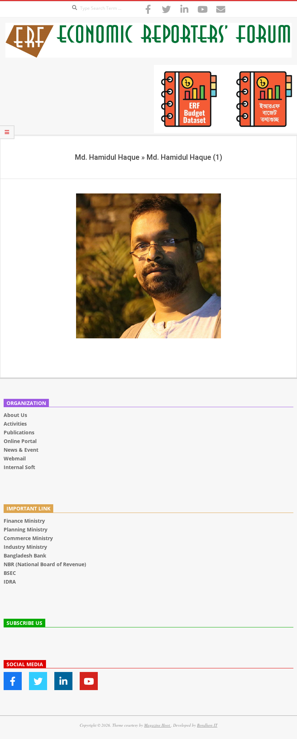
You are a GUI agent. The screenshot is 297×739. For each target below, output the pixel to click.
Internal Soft (19, 467)
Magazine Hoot (157, 725)
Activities (15, 423)
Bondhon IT (207, 725)
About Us (15, 415)
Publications (20, 432)
